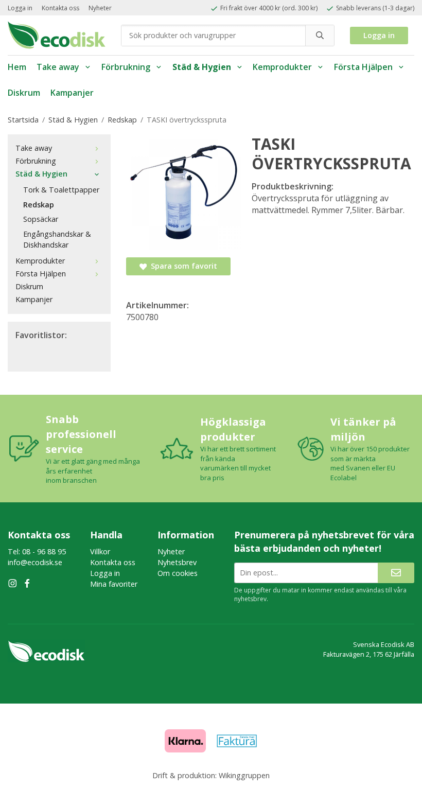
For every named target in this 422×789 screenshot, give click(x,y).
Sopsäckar (40, 219)
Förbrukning (125, 67)
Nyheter (100, 8)
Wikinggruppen (244, 775)
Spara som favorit (182, 266)
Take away (58, 67)
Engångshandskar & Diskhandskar (57, 239)
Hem (17, 67)
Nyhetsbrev (177, 562)
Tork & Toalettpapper (61, 190)
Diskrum (24, 92)
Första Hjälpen (363, 67)
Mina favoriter (113, 584)
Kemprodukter (282, 67)
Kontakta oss (60, 8)
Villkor (100, 551)
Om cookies (177, 573)
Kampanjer (72, 92)
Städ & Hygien (201, 67)
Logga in (20, 8)
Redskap (38, 204)
